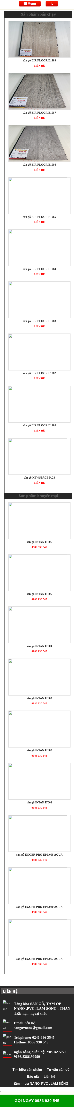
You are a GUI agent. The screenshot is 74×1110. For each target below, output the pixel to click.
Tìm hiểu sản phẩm (27, 1069)
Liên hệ (49, 1076)
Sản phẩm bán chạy (38, 14)
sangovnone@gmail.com (33, 1028)
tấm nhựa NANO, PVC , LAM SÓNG (41, 1083)
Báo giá (33, 1076)
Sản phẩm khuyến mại (38, 495)
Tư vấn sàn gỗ (58, 1069)
